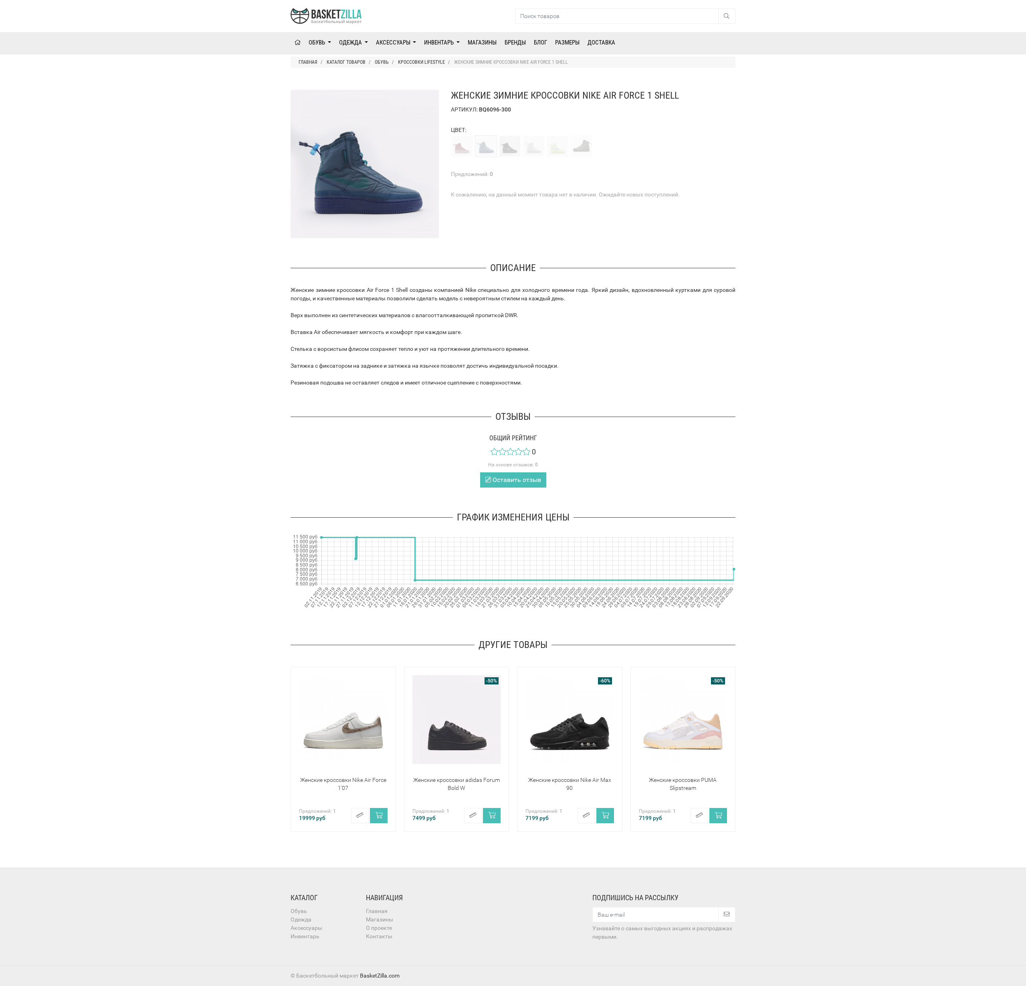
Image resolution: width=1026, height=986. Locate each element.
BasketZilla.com (380, 975)
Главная (377, 911)
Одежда (351, 42)
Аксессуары (394, 42)
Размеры (567, 42)
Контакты (379, 936)
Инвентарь (439, 42)
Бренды (515, 42)
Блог (540, 42)
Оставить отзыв (516, 480)
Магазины (482, 42)
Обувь (317, 42)
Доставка (601, 42)
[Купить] (379, 815)
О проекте (379, 928)
